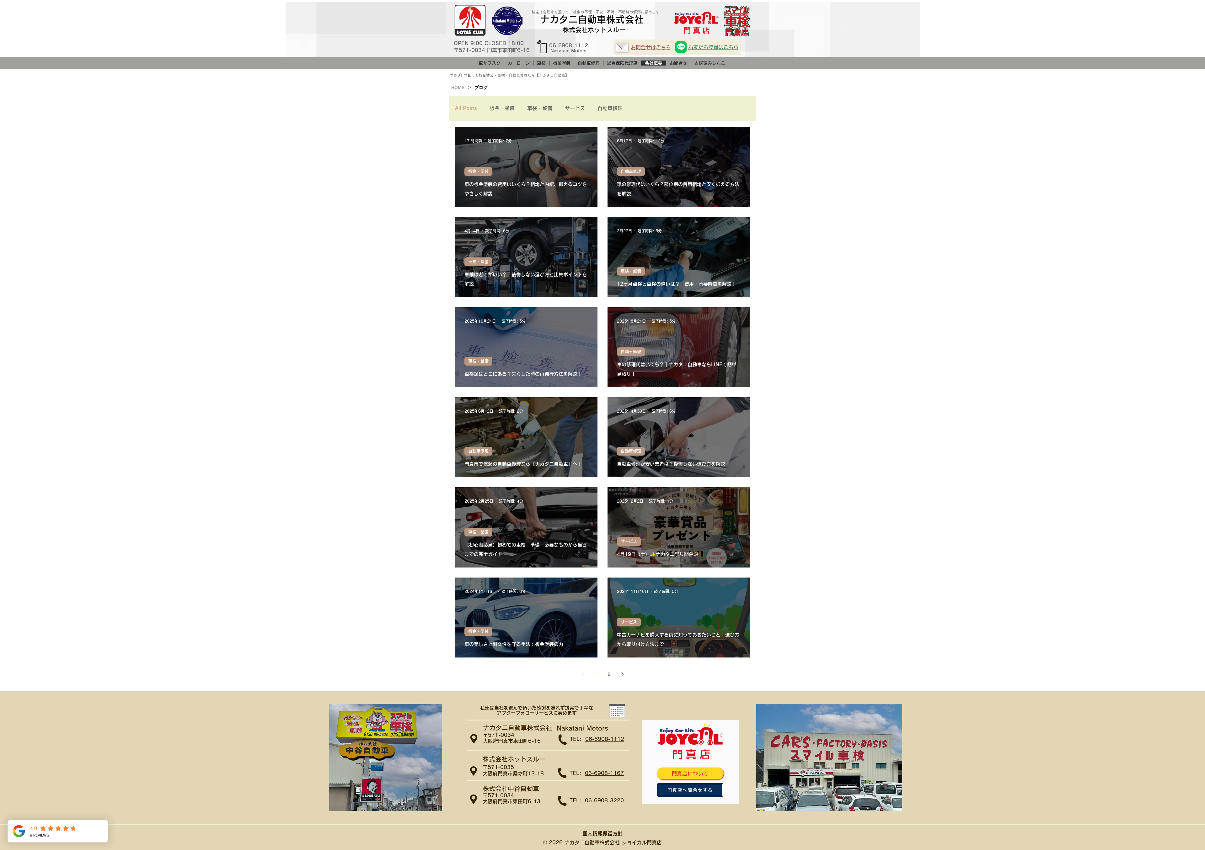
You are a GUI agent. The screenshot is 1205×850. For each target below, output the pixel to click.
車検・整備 (539, 108)
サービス (575, 108)
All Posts (466, 108)
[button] (617, 710)
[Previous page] (582, 674)
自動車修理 (610, 108)
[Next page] (622, 674)
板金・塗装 (502, 108)
